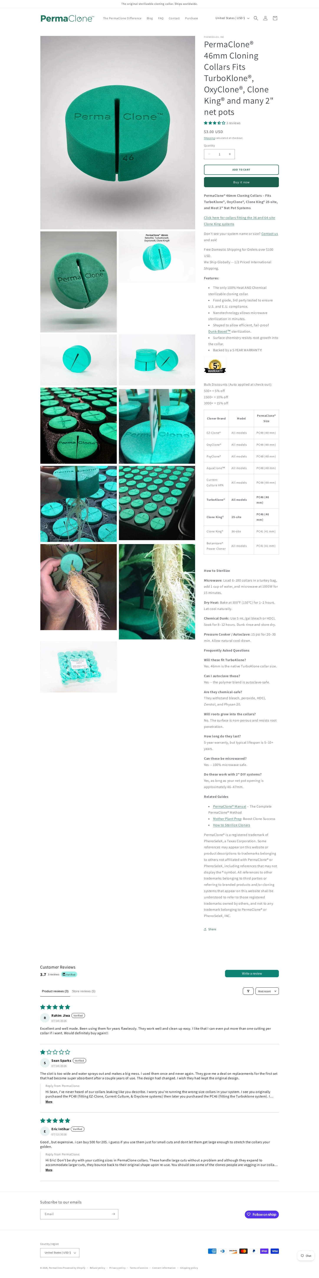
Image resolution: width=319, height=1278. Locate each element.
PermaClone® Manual (229, 806)
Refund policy (97, 1267)
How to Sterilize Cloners (231, 825)
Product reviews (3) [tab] (55, 991)
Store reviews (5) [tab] (83, 991)
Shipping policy (189, 1267)
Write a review (252, 973)
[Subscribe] (113, 1214)
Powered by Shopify (74, 1268)
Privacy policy (117, 1267)
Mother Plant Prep (227, 818)
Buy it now (241, 182)
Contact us (269, 233)
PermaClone (56, 1268)
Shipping (209, 138)
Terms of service (139, 1267)
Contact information (164, 1267)
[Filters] (248, 991)
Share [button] (212, 929)
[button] (256, 18)
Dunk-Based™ (219, 331)
